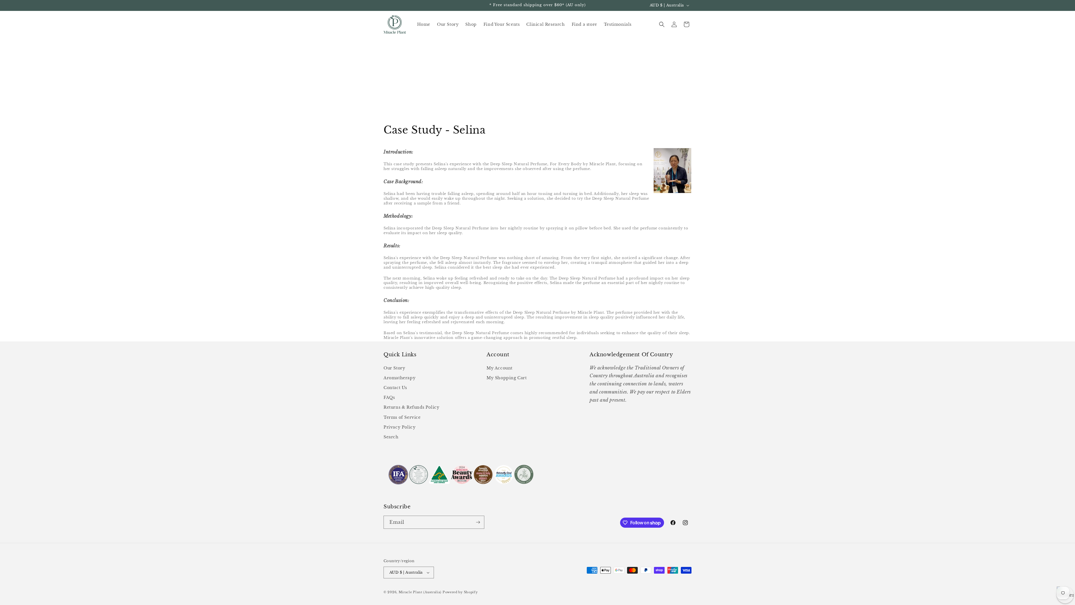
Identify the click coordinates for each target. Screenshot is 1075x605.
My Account (500, 368)
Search (391, 436)
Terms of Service (402, 417)
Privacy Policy (399, 427)
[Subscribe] (478, 522)
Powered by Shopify (460, 592)
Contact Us (395, 387)
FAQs (389, 397)
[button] (662, 24)
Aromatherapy (399, 377)
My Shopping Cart (507, 377)
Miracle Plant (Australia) (420, 592)
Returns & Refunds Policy (411, 407)
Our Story (394, 368)
